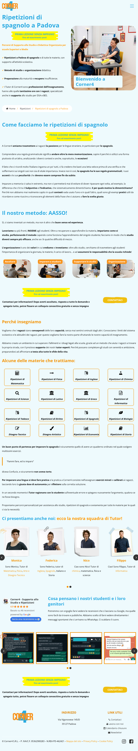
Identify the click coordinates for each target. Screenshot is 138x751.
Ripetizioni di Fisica (51, 379)
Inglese (41, 570)
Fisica (19, 570)
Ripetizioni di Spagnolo (86, 418)
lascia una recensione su (24, 619)
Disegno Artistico (52, 434)
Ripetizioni (25, 108)
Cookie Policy (106, 741)
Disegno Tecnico (17, 434)
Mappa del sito (73, 741)
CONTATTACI (115, 300)
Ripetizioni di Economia (86, 434)
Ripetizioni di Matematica (17, 381)
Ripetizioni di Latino (52, 399)
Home (12, 108)
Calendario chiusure (116, 728)
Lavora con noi (115, 723)
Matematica (10, 570)
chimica (76, 570)
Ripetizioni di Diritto (52, 418)
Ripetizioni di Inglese (86, 379)
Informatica (121, 570)
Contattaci (115, 719)
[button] (68, 587)
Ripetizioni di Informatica (121, 401)
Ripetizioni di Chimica (120, 379)
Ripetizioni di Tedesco (17, 418)
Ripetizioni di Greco (86, 399)
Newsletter (116, 732)
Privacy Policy (90, 741)
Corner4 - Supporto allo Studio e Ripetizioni (24, 601)
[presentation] (4, 651)
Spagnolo (50, 570)
